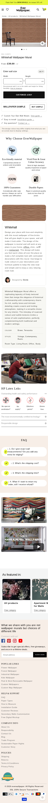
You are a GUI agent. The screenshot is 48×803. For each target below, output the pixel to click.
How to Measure (8, 704)
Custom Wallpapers (10, 684)
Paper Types (7, 701)
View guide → (36, 116)
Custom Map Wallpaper (11, 688)
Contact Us (6, 734)
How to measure (16, 88)
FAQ (3, 697)
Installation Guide (9, 707)
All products (13, 16)
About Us (5, 727)
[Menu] (2, 9)
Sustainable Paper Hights (12, 744)
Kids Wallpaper (8, 678)
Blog (3, 737)
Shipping (5, 756)
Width (5, 76)
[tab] (21, 49)
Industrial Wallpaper (10, 674)
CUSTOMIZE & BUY (24, 95)
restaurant (14, 250)
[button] (24, 510)
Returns (4, 760)
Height (28, 76)
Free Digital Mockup (10, 717)
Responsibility (7, 730)
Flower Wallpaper (9, 668)
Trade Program (8, 740)
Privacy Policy (7, 766)
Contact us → (24, 123)
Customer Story (8, 747)
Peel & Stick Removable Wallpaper (17, 681)
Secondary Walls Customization (15, 714)
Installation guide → (25, 120)
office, (26, 247)
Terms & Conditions (10, 763)
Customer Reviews (9, 711)
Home (4, 16)
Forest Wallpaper (9, 671)
